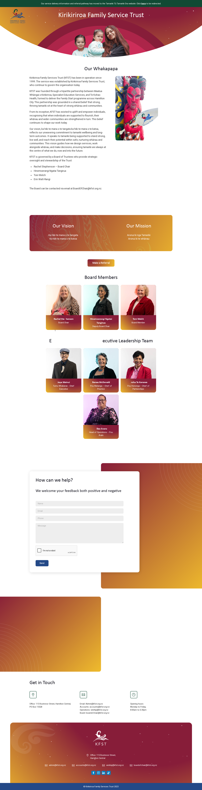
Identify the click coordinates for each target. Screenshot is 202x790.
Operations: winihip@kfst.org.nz (94, 710)
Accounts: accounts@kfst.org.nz (95, 707)
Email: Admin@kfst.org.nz (91, 704)
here (143, 3)
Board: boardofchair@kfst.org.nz (94, 713)
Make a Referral (101, 262)
